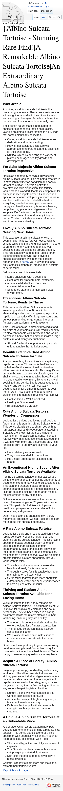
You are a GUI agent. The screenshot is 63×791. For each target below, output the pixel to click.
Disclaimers (33, 785)
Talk (47, 3)
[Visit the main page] (13, 13)
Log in (47, 7)
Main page (33, 11)
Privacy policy (8, 785)
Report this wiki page (15, 770)
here (24, 261)
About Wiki (21, 785)
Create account (35, 7)
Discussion (46, 11)
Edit (44, 17)
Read (36, 17)
